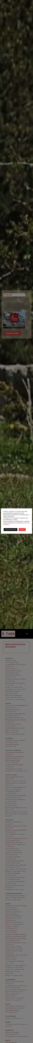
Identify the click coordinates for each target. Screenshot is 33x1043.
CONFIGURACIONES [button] (10, 529)
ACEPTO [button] (22, 529)
